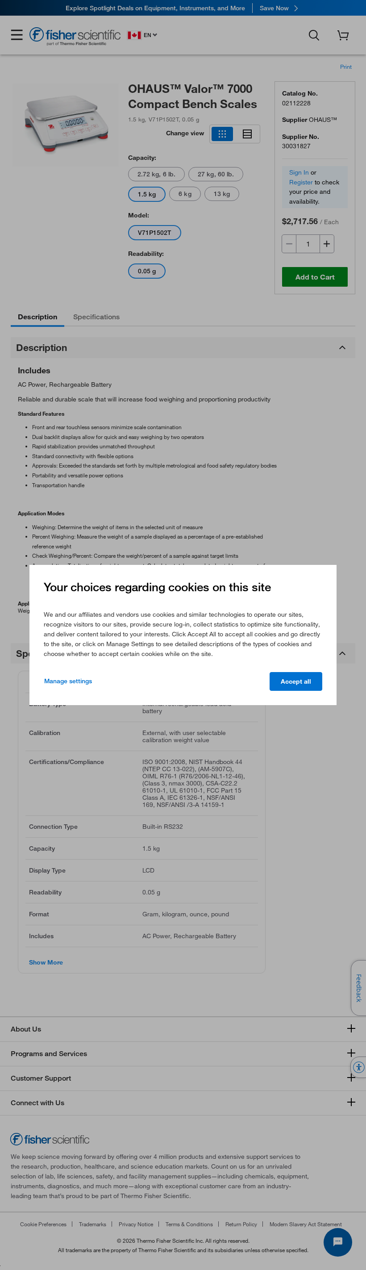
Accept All (296, 681)
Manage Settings (68, 681)
